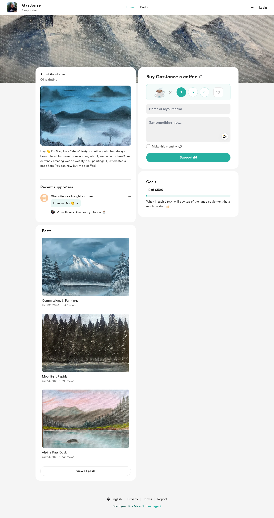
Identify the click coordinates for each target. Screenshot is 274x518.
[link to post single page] (85, 273)
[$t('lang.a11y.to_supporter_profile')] (53, 211)
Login (263, 7)
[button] (130, 7)
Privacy (132, 499)
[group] (85, 273)
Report (162, 499)
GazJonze (31, 5)
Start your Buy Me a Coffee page (135, 506)
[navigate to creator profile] (12, 7)
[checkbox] (161, 146)
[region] (188, 118)
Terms (147, 499)
